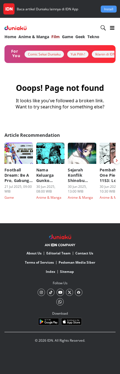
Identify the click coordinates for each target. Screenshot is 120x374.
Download (60, 313)
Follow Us (60, 283)
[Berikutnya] (116, 160)
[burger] (112, 28)
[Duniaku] (15, 28)
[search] (103, 28)
